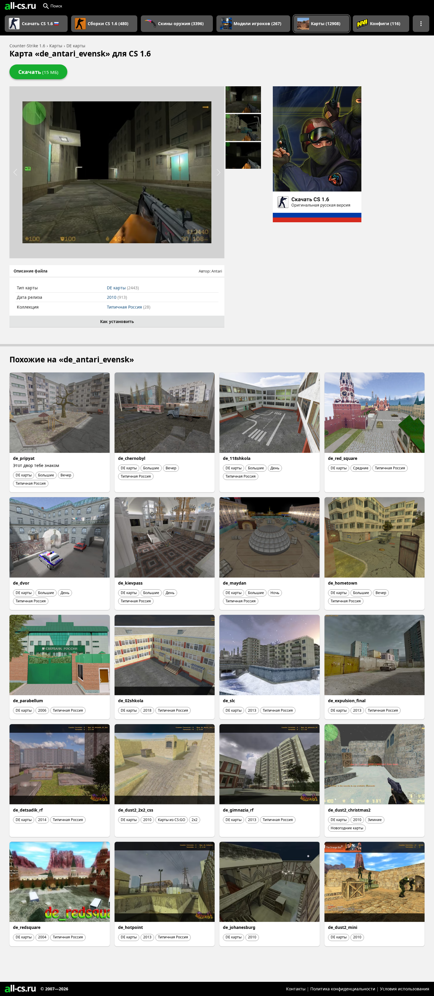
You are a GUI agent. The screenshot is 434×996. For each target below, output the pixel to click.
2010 (117, 297)
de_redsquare (26, 927)
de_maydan (234, 583)
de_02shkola (130, 700)
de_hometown (342, 583)
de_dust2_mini (342, 927)
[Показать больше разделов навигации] (421, 23)
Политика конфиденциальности (342, 989)
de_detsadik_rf (28, 810)
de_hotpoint (130, 927)
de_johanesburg (239, 927)
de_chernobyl (131, 458)
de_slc (229, 700)
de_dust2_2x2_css (135, 810)
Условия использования (404, 989)
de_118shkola (236, 458)
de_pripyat (24, 458)
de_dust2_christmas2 (349, 810)
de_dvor (21, 583)
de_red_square (342, 458)
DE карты (123, 288)
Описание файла (31, 271)
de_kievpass (130, 583)
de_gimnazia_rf (238, 810)
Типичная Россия (128, 307)
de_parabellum (28, 700)
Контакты (296, 989)
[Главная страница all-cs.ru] (20, 6)
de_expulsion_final (347, 700)
